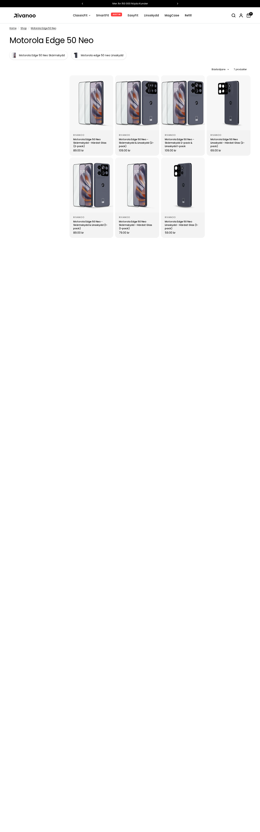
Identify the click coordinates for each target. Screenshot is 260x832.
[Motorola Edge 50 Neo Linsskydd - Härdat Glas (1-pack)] (183, 185)
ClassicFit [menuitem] (80, 15)
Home (13, 28)
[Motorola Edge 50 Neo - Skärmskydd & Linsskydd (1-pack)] (91, 185)
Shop (24, 28)
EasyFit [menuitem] (133, 15)
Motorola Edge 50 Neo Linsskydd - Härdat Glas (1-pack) (181, 225)
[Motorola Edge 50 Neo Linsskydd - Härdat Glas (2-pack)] (228, 102)
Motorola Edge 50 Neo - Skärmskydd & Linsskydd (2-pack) (136, 143)
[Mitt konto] (241, 15)
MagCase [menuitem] (172, 15)
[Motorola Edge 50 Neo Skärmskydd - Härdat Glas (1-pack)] (137, 185)
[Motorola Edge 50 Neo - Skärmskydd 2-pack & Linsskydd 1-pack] (183, 102)
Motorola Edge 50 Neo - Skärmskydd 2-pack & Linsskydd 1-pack (179, 143)
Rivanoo (78, 135)
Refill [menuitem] (188, 15)
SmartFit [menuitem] (102, 15)
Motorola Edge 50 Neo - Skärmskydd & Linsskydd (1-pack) (90, 225)
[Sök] (233, 15)
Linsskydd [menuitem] (151, 15)
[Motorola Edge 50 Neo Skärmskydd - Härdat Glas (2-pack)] (91, 102)
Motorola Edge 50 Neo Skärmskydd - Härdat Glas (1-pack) (135, 225)
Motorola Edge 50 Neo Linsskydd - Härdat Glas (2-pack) (228, 143)
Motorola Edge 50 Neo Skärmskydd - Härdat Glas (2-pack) (89, 143)
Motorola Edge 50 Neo (43, 28)
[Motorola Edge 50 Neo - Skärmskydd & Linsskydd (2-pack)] (137, 102)
